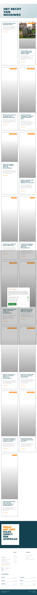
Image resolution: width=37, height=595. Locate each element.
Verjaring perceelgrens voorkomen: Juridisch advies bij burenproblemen (27, 245)
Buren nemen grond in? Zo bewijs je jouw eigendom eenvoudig (9, 116)
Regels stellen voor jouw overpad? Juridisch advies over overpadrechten (9, 311)
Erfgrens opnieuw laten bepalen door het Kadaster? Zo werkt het (27, 181)
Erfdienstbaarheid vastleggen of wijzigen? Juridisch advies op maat (27, 116)
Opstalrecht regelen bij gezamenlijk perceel (9, 244)
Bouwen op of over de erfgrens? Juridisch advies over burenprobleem (9, 376)
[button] (33, 2)
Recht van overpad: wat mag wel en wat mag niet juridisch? (27, 376)
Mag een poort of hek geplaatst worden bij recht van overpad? (27, 310)
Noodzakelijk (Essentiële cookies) (13, 297)
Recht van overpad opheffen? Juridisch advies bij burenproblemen (8, 166)
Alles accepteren (12, 304)
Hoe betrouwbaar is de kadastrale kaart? (9, 24)
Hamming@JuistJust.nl (5, 565)
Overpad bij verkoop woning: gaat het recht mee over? (27, 440)
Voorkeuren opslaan (22, 304)
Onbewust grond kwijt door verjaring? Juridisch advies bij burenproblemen (9, 503)
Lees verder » (5, 124)
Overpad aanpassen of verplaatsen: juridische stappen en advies (9, 440)
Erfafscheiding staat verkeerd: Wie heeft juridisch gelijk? (26, 52)
